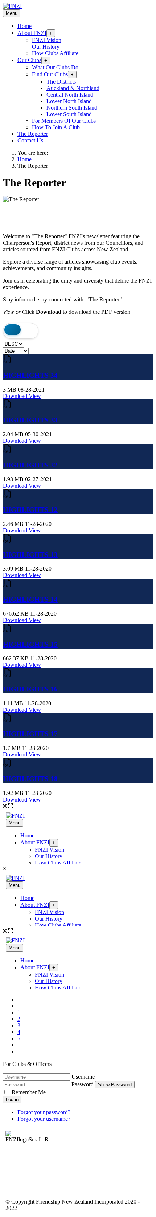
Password (82, 1084)
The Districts (61, 81)
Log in (12, 1099)
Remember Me (29, 1092)
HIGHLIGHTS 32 (30, 465)
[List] (29, 330)
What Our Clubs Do (55, 67)
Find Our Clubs (50, 74)
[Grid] (12, 330)
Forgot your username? (43, 1119)
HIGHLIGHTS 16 (30, 689)
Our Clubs (29, 60)
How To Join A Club (56, 127)
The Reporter (32, 134)
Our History (45, 47)
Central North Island (69, 95)
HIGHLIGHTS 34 (30, 375)
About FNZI (31, 33)
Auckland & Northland (72, 88)
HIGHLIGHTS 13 (30, 555)
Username (83, 1077)
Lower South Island (69, 114)
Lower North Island (69, 101)
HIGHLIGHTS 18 (30, 779)
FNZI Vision (46, 40)
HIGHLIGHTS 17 (30, 734)
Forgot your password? (43, 1112)
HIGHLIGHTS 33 (30, 420)
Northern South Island (71, 108)
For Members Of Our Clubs (64, 121)
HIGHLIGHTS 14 (30, 599)
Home (24, 26)
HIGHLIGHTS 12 (30, 510)
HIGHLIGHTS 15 (30, 644)
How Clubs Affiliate (55, 53)
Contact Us (30, 140)
